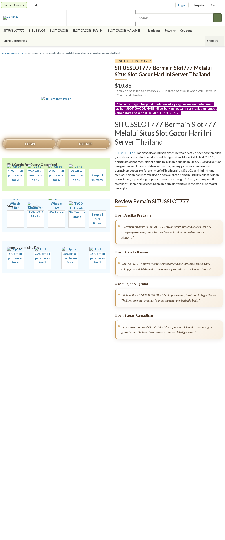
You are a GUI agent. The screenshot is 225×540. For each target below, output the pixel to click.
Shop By (213, 40)
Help (36, 5)
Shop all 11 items (97, 177)
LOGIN (30, 144)
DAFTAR (85, 144)
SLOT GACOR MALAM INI (125, 30)
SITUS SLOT (37, 30)
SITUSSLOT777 (13, 30)
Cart (214, 5)
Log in (182, 5)
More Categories (15, 40)
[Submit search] (217, 17)
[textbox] (174, 17)
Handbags (153, 30)
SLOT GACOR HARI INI (88, 30)
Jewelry (170, 30)
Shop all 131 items (97, 219)
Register (199, 5)
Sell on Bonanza (14, 5)
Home (5, 53)
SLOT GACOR (59, 30)
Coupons (186, 30)
